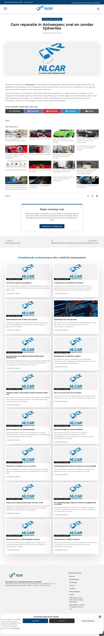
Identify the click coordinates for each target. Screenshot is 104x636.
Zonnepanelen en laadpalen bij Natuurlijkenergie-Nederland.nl (25, 357)
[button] (100, 617)
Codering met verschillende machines (68, 283)
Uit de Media (73, 582)
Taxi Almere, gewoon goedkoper (18, 283)
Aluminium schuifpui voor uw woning (21, 466)
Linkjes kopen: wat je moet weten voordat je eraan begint (76, 600)
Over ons (72, 585)
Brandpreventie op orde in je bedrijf (39, 154)
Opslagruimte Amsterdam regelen (67, 356)
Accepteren (35, 621)
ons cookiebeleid (15, 628)
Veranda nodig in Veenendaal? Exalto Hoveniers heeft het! (27, 393)
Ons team (72, 588)
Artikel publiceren (74, 591)
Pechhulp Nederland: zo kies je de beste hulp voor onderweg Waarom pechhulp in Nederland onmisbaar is (16, 187)
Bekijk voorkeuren (88, 621)
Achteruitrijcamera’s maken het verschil (21, 319)
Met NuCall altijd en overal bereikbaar (68, 429)
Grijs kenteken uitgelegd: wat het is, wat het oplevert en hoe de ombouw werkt (87, 140)
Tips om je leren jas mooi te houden (68, 393)
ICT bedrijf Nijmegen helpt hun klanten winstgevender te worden (75, 503)
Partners (72, 576)
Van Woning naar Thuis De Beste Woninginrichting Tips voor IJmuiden (63, 156)
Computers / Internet (52, 19)
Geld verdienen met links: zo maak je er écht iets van (77, 607)
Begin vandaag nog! (52, 209)
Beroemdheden (74, 579)
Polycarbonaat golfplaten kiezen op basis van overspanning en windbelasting (63, 179)
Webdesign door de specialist (65, 319)
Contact (71, 594)
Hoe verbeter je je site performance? (16, 170)
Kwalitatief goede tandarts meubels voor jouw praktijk (75, 466)
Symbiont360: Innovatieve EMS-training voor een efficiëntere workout (86, 147)
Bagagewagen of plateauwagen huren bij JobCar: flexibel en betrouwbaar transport (86, 171)
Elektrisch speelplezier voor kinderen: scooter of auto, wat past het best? (63, 140)
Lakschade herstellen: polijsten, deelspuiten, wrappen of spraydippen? (14, 156)
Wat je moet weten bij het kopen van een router (24, 503)
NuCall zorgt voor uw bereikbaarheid (20, 429)
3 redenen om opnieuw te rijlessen (39, 139)
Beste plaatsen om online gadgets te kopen (23, 539)
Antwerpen (30, 85)
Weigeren (62, 621)
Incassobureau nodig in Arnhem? (67, 539)
